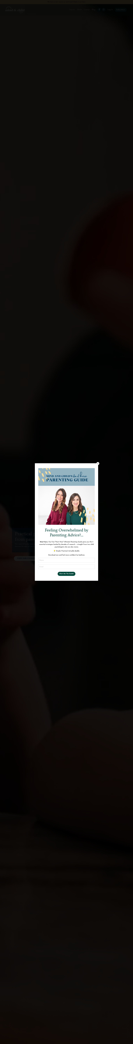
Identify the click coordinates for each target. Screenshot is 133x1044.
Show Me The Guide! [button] (66, 574)
